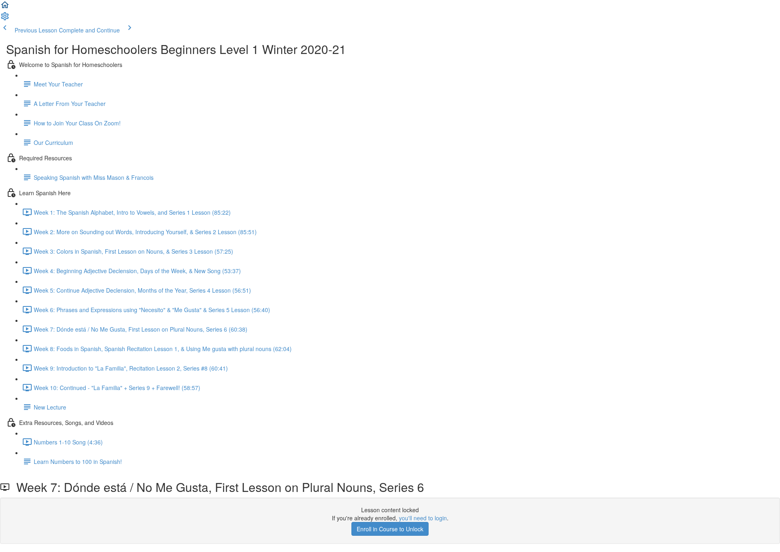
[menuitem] (5, 19)
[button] (5, 7)
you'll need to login (423, 518)
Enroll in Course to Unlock (390, 529)
